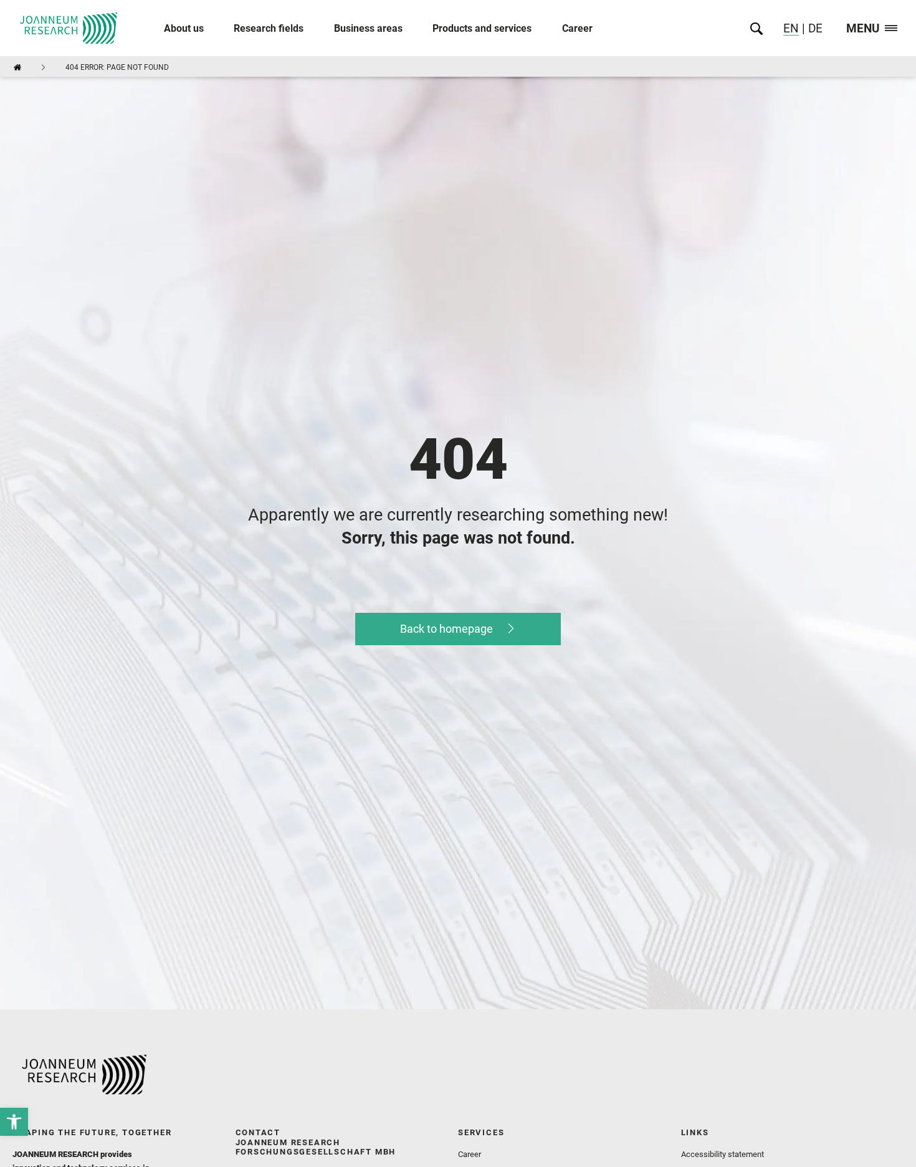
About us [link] (184, 28)
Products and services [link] (482, 28)
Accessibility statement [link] (722, 1154)
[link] (14, 1122)
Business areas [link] (368, 28)
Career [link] (577, 28)
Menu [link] (863, 29)
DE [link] (814, 28)
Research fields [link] (268, 28)
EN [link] (791, 28)
